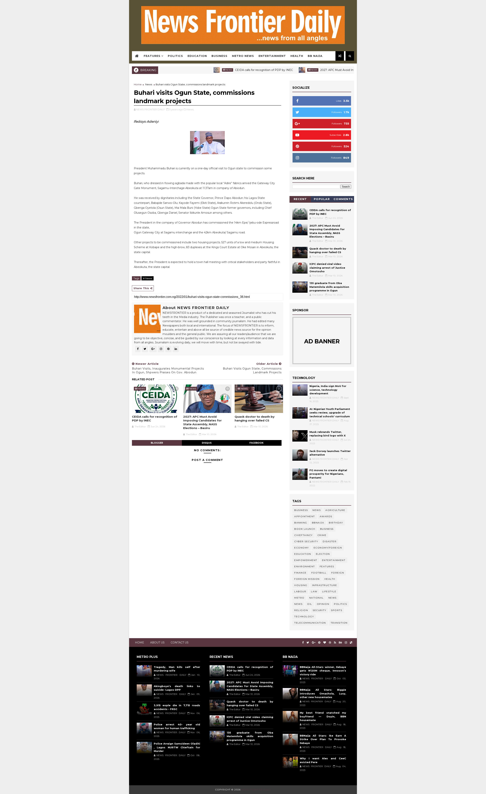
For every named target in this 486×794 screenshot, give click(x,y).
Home (138, 84)
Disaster (329, 541)
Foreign (337, 572)
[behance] (340, 642)
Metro (299, 597)
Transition (339, 622)
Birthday (336, 522)
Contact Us (180, 642)
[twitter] (308, 642)
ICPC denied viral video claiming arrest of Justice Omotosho (327, 267)
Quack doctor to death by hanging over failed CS (255, 418)
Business (219, 56)
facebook (256, 442)
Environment (304, 566)
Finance (300, 572)
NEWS (298, 604)
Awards (326, 516)
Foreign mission (307, 578)
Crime (322, 535)
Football (319, 572)
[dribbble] (330, 642)
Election (323, 553)
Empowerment (305, 560)
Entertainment (272, 56)
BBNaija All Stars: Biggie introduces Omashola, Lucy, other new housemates (323, 693)
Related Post (143, 379)
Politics (175, 56)
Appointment (304, 516)
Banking (300, 522)
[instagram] (346, 642)
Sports (336, 610)
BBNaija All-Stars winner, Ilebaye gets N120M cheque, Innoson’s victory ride (323, 670)
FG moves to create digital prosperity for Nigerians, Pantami (328, 474)
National (316, 597)
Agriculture (335, 510)
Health (296, 56)
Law (314, 591)
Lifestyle (329, 591)
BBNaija (318, 522)
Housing (300, 585)
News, (190, 109)
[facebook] (303, 642)
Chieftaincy (303, 535)
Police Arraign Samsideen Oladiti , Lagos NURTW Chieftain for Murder (177, 747)
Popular (322, 199)
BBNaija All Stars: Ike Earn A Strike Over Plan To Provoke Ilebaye (323, 739)
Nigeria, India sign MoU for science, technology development (327, 389)
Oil (309, 604)
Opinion (323, 604)
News (204, 70)
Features (152, 56)
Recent (300, 199)
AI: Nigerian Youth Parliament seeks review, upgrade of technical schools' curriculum (329, 412)
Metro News (243, 56)
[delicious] (351, 642)
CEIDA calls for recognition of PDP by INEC (239, 70)
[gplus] (313, 642)
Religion (301, 610)
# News (147, 278)
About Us (157, 642)
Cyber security (306, 541)
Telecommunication (310, 622)
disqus (206, 442)
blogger (157, 442)
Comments (343, 199)
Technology (304, 616)
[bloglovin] (324, 642)
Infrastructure (324, 585)
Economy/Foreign (328, 547)
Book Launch (304, 528)
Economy (301, 547)
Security (319, 610)
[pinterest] (319, 642)
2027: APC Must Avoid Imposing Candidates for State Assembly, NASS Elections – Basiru (202, 422)
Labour (300, 591)
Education (197, 56)
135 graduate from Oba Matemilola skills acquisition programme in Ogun (329, 287)
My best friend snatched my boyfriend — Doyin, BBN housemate (323, 716)
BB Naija (315, 56)
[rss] (335, 642)
